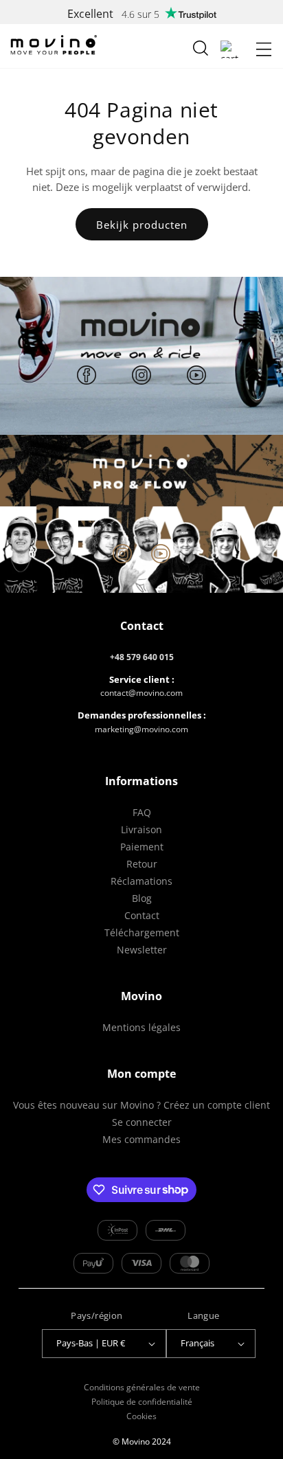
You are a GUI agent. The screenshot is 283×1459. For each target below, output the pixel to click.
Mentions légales (141, 1027)
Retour (141, 863)
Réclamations (141, 880)
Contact (141, 915)
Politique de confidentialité (141, 1401)
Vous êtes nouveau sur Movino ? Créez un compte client (141, 1104)
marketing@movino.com (141, 729)
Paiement (141, 846)
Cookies (141, 1416)
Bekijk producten (142, 224)
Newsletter (142, 949)
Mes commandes (141, 1139)
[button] (264, 49)
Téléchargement (141, 932)
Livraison (141, 829)
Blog (142, 898)
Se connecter (142, 1122)
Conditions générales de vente (142, 1387)
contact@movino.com (141, 693)
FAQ (142, 812)
